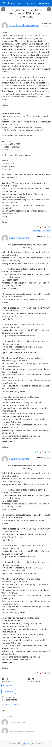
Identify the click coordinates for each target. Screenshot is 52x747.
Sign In (31, 3)
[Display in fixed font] (45, 227)
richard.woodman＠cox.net (24, 25)
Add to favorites (11, 704)
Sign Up (45, 3)
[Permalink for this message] (49, 227)
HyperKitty (26, 743)
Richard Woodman (19, 238)
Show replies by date (41, 230)
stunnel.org (13, 3)
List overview (7, 685)
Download (9, 691)
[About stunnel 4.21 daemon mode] (3, 9)
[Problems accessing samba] (49, 9)
